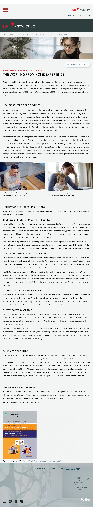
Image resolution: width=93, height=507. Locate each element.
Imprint (63, 468)
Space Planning (9, 35)
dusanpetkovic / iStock (41, 461)
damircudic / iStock (57, 461)
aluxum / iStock (27, 461)
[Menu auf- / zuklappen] (5, 10)
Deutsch (87, 15)
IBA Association (69, 15)
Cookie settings (40, 468)
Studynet (10, 2)
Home (4, 2)
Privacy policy (76, 468)
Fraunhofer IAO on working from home (24, 2)
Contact (79, 15)
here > (40, 402)
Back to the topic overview (79, 64)
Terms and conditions (73, 470)
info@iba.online (81, 490)
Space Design (23, 35)
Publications (63, 35)
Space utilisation (37, 35)
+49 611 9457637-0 (81, 488)
